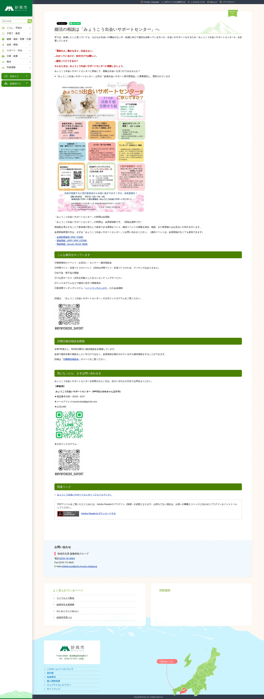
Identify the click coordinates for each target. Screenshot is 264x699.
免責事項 (51, 677)
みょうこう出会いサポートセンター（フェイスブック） (84, 494)
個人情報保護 (53, 681)
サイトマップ (53, 688)
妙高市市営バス (64, 617)
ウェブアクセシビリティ (59, 685)
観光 (9, 61)
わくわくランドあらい (68, 611)
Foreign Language (151, 2)
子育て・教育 (13, 33)
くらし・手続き (14, 27)
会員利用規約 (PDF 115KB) (70, 237)
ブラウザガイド (228, 2)
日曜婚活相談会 (71, 359)
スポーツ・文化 (14, 50)
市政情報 (11, 67)
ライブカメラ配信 (65, 598)
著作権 (50, 673)
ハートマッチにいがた (96, 288)
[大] (183, 2)
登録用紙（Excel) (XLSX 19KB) (72, 244)
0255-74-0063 (67, 558)
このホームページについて (60, 669)
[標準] (179, 2)
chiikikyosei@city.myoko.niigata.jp (79, 566)
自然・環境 (12, 44)
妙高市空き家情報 (65, 604)
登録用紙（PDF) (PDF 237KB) (72, 240)
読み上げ (213, 2)
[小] (175, 2)
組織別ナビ (15, 83)
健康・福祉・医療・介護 (19, 39)
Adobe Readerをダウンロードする (98, 513)
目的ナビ (14, 76)
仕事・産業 (12, 56)
